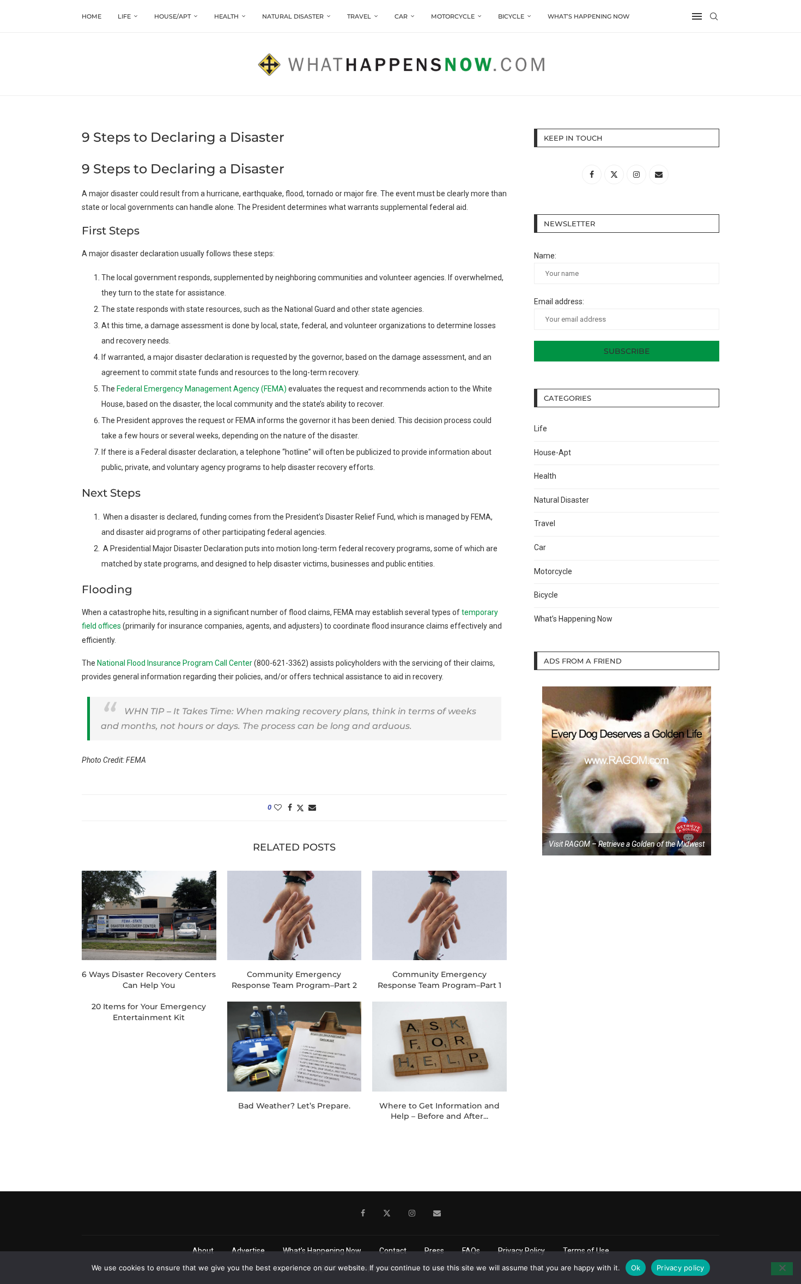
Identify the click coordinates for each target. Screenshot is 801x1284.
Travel (359, 16)
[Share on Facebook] (290, 807)
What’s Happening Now (588, 16)
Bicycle (511, 16)
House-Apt (552, 452)
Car (401, 16)
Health (226, 16)
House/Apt (172, 16)
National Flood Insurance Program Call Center (174, 663)
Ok (636, 1267)
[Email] (437, 1213)
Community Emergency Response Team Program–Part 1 (439, 979)
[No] (782, 1268)
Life (124, 16)
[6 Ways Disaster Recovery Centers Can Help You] (149, 915)
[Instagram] (412, 1213)
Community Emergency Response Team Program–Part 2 (294, 979)
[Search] (713, 16)
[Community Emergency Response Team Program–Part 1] (439, 915)
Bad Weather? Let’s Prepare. (294, 1106)
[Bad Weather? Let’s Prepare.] (294, 1046)
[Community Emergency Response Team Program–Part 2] (294, 915)
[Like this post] (278, 807)
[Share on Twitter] (300, 807)
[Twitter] (387, 1213)
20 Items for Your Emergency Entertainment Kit (149, 1012)
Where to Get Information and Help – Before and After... (439, 1111)
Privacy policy (681, 1267)
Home (91, 16)
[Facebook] (363, 1213)
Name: (545, 255)
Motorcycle (453, 16)
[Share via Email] (312, 807)
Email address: (559, 301)
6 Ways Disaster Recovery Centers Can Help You (149, 979)
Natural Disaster (293, 16)
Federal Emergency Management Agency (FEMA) (202, 388)
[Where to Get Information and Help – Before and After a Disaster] (439, 1046)
